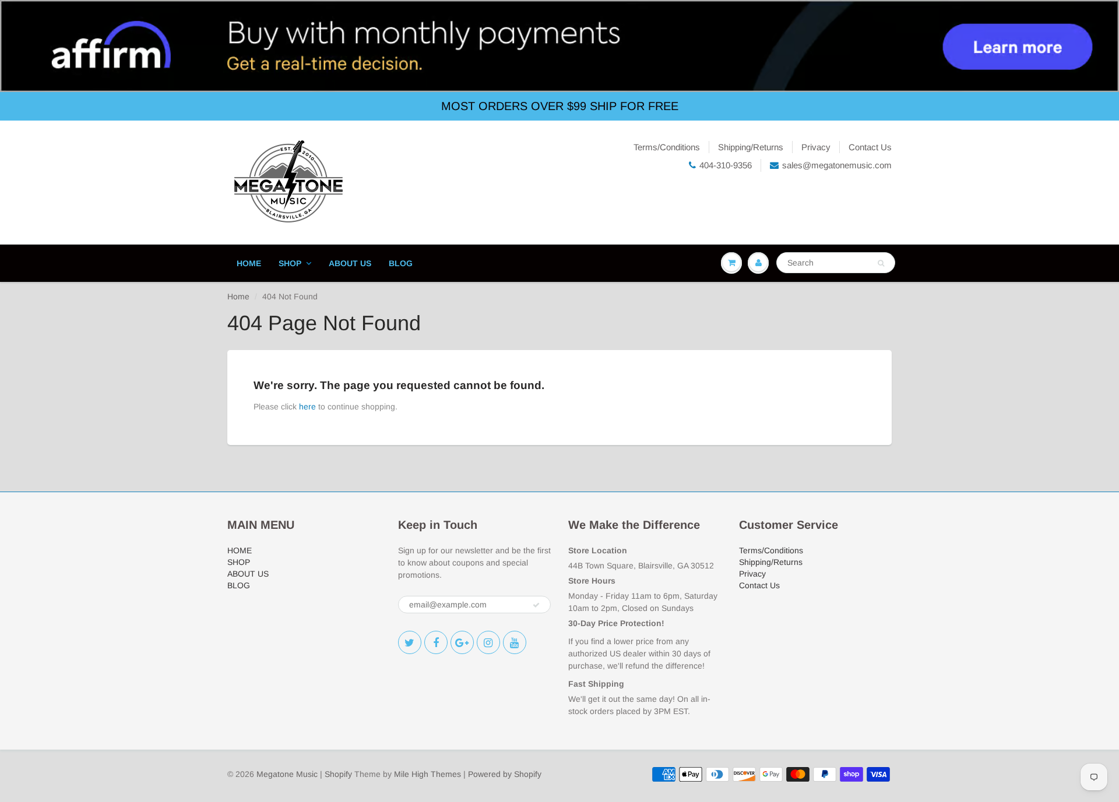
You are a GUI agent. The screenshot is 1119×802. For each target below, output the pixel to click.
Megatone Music (287, 774)
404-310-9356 (725, 165)
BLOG (401, 263)
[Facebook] (436, 642)
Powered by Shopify (504, 774)
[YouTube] (514, 642)
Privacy (816, 147)
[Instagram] (488, 642)
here (307, 406)
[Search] (881, 263)
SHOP (290, 263)
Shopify (338, 774)
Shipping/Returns (750, 147)
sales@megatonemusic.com (837, 165)
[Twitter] (409, 642)
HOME (249, 263)
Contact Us (870, 147)
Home (238, 296)
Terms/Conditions (667, 147)
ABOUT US (350, 263)
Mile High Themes (427, 774)
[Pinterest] (462, 642)
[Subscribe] (536, 605)
